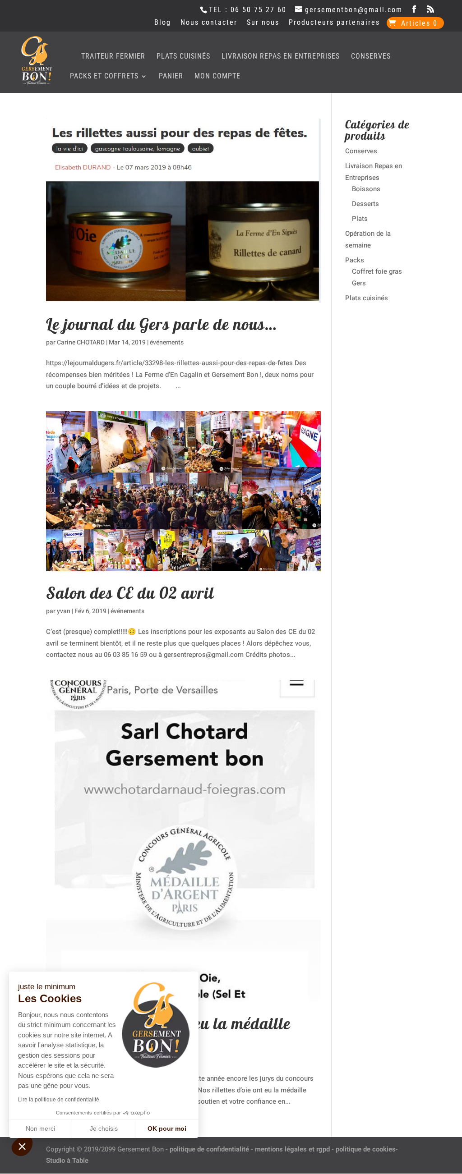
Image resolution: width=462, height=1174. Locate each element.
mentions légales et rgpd (292, 1149)
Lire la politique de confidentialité (58, 1099)
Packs (354, 260)
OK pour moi (167, 1128)
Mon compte (217, 76)
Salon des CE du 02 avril (130, 592)
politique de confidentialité (209, 1149)
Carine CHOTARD (81, 342)
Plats (360, 219)
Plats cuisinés (183, 56)
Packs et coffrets (104, 76)
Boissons (366, 189)
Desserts (365, 204)
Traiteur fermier (113, 56)
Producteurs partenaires (334, 23)
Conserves (371, 56)
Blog (162, 23)
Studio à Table (67, 1160)
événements (167, 342)
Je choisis (104, 1128)
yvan (63, 611)
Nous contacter (208, 23)
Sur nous (263, 23)
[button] (22, 1146)
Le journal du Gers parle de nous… (161, 324)
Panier (171, 76)
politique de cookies (366, 1149)
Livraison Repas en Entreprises (281, 56)
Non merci (40, 1128)
